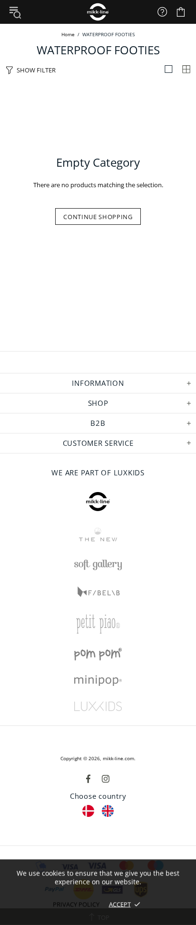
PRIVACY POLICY (76, 904)
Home (68, 34)
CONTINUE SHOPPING (97, 216)
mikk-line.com (118, 758)
